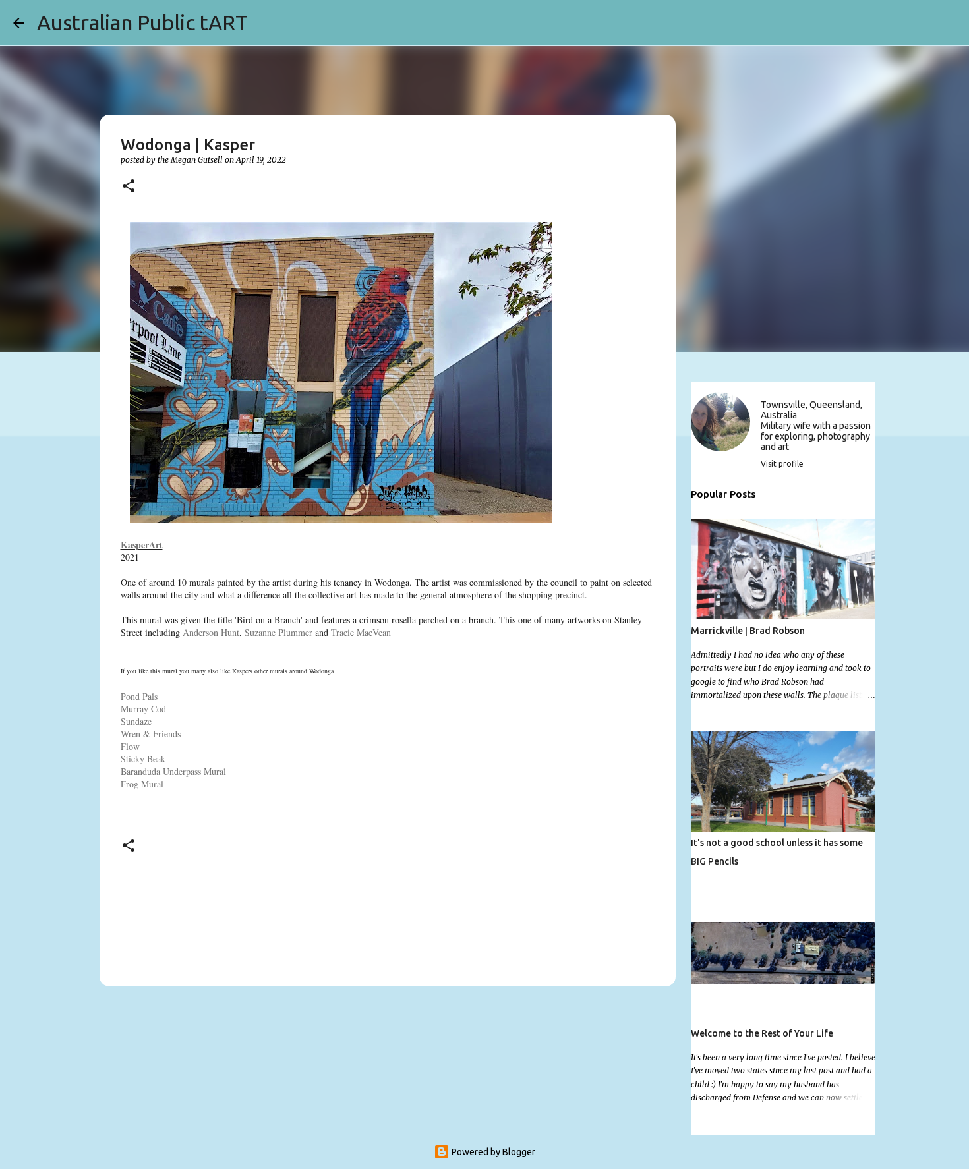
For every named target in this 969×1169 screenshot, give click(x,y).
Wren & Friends (151, 733)
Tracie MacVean (361, 632)
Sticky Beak (143, 759)
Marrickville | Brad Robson (748, 630)
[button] (128, 187)
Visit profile (782, 463)
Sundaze (136, 721)
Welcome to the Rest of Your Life (762, 1033)
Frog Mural (142, 784)
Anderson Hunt (211, 632)
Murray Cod (143, 708)
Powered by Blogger (492, 1152)
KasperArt (142, 545)
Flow (130, 746)
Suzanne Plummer (278, 632)
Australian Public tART (142, 22)
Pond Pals (139, 696)
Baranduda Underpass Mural (173, 771)
